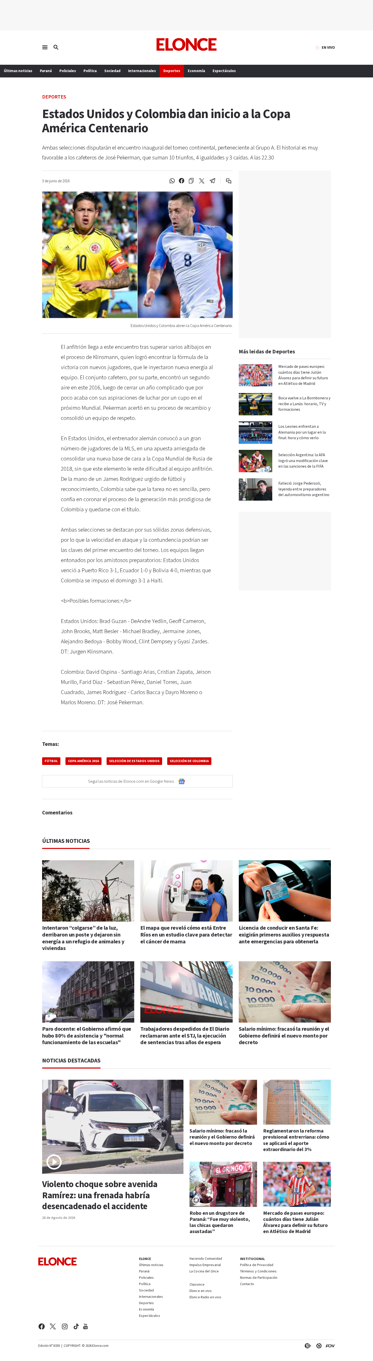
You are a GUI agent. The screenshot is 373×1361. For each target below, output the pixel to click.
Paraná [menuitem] (46, 71)
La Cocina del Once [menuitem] (204, 1272)
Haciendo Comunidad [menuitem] (206, 1259)
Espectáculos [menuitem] (224, 71)
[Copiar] (191, 181)
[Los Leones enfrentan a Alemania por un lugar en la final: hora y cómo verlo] (255, 432)
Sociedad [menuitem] (112, 71)
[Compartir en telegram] (212, 181)
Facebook (41, 1326)
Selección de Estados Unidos (134, 761)
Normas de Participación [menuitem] (259, 1278)
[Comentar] (225, 181)
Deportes (54, 97)
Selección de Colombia (189, 761)
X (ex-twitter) (52, 1326)
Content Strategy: (306, 1346)
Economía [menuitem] (196, 71)
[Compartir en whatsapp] (172, 181)
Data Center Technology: (318, 1346)
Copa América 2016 (83, 761)
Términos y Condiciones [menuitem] (258, 1272)
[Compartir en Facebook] (181, 181)
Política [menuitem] (90, 71)
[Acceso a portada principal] (187, 44)
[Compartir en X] (202, 181)
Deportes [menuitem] (171, 71)
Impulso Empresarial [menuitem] (205, 1265)
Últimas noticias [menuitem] (18, 71)
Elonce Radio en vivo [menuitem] (205, 1298)
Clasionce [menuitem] (197, 1284)
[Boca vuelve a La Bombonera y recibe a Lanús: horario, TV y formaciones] (255, 404)
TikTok (76, 1326)
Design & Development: (329, 1346)
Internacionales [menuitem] (142, 71)
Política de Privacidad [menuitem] (256, 1265)
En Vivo (328, 48)
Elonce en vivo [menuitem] (201, 1291)
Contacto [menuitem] (247, 1284)
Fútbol (51, 761)
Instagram (65, 1326)
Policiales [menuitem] (67, 71)
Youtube (85, 1326)
